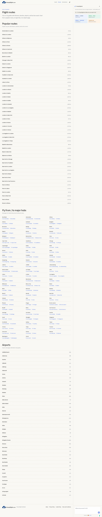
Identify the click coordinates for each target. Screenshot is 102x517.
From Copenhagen (6, 247)
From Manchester (29, 281)
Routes (59, 2)
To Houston (35, 261)
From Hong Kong (5, 261)
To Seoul (10, 319)
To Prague (34, 304)
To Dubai (57, 252)
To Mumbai (58, 290)
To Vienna (34, 333)
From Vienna (28, 333)
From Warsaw (52, 333)
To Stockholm (13, 323)
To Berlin (57, 228)
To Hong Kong (13, 261)
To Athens (58, 218)
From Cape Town (5, 242)
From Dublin (4, 257)
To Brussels (59, 233)
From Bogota (5, 233)
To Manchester (37, 281)
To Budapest (12, 238)
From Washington (5, 338)
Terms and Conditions (66, 507)
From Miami (51, 285)
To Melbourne (13, 285)
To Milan (9, 290)
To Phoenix (11, 304)
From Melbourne (5, 285)
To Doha (33, 252)
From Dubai (51, 252)
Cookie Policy (58, 507)
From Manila (51, 281)
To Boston (34, 233)
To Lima (56, 271)
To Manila (57, 281)
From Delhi (51, 247)
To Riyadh (10, 309)
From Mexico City (29, 285)
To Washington (14, 338)
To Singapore (60, 319)
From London (28, 276)
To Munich (11, 295)
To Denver (11, 252)
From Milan (4, 290)
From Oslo (28, 300)
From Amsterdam (29, 218)
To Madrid (11, 281)
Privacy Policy (52, 507)
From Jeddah (28, 266)
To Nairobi (34, 295)
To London (34, 276)
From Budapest (5, 238)
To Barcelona (12, 228)
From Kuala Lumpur (6, 271)
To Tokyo (34, 328)
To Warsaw (58, 333)
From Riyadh (4, 309)
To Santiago (11, 314)
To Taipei (57, 323)
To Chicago (58, 242)
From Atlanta (4, 223)
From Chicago (52, 242)
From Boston (28, 233)
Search (55, 2)
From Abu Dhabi (5, 218)
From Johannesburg (53, 266)
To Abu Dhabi (12, 218)
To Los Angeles (61, 276)
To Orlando (11, 300)
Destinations (64, 2)
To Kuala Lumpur (14, 271)
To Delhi (56, 247)
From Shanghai (29, 319)
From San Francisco (53, 309)
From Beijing (28, 228)
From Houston (29, 261)
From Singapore (52, 319)
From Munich (4, 295)
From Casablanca (29, 242)
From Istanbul (52, 261)
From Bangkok (52, 223)
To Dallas (34, 247)
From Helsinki (52, 257)
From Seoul (4, 319)
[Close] (99, 6)
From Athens (52, 218)
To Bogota (11, 233)
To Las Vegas (36, 271)
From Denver (5, 252)
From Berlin (51, 228)
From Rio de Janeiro (53, 304)
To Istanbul (58, 261)
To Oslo (33, 300)
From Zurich (28, 338)
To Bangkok (59, 223)
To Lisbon (10, 276)
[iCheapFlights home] (9, 2)
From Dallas (28, 247)
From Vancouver (5, 333)
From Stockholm (5, 323)
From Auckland (29, 223)
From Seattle (52, 314)
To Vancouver (13, 333)
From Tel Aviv (5, 328)
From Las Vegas (29, 271)
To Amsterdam (37, 218)
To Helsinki (58, 257)
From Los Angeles (53, 276)
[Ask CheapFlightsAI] (69, 2)
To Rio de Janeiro (62, 304)
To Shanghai (35, 319)
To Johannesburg (62, 266)
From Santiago (5, 314)
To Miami (57, 285)
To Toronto (58, 328)
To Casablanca (37, 242)
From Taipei (51, 323)
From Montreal (29, 290)
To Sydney (34, 323)
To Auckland (35, 223)
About (47, 507)
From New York (52, 295)
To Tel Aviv (11, 328)
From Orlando (5, 300)
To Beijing (34, 228)
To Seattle (58, 314)
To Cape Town (13, 242)
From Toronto (52, 328)
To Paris (56, 300)
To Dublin (10, 257)
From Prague (28, 304)
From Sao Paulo (29, 314)
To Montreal (35, 290)
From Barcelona (5, 228)
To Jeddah (34, 266)
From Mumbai (52, 290)
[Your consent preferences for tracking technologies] (99, 515)
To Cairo (57, 238)
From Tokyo (28, 328)
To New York (59, 295)
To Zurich (34, 338)
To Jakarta (11, 266)
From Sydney (28, 323)
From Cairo (51, 238)
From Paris (51, 300)
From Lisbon (4, 276)
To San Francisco (62, 309)
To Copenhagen (14, 247)
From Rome (28, 309)
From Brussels (52, 233)
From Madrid (4, 281)
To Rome (34, 309)
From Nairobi (28, 295)
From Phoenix (5, 304)
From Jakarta (5, 266)
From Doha (28, 252)
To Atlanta (11, 223)
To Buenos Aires (38, 238)
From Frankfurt (29, 257)
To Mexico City (37, 285)
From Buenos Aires (30, 238)
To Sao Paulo (36, 314)
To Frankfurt (35, 257)
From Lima (51, 271)
